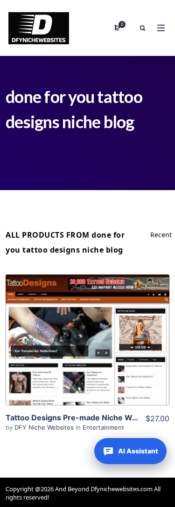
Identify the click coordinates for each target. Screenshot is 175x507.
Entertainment (103, 427)
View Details (88, 326)
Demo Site (87, 354)
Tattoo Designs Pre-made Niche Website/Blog (90, 417)
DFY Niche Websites (45, 427)
